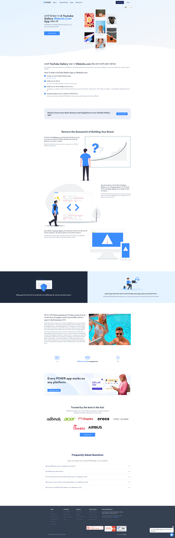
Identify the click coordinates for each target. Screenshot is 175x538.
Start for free (120, 2)
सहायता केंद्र (153, 294)
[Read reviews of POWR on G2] (110, 528)
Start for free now (51, 78)
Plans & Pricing (64, 2)
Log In (128, 2)
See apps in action (54, 390)
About (71, 2)
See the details (122, 114)
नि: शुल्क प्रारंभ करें (52, 33)
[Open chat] (172, 535)
